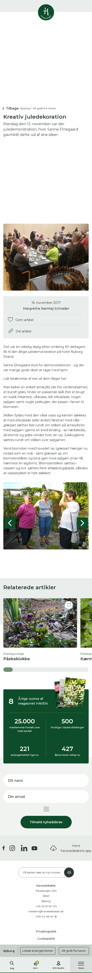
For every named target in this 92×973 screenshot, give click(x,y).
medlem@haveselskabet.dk (46, 911)
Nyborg (9, 951)
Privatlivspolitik (46, 931)
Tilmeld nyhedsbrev (46, 822)
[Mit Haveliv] (58, 962)
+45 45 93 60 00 (46, 906)
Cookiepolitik (46, 938)
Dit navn (15, 780)
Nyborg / (25, 108)
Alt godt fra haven (74, 950)
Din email (16, 797)
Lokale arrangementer (37, 950)
